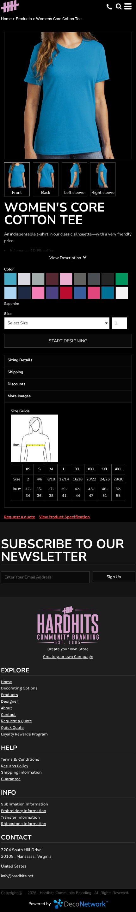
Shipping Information (21, 772)
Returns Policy (14, 766)
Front (17, 192)
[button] (118, 6)
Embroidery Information (23, 810)
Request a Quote (16, 720)
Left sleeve (74, 192)
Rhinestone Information (23, 823)
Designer (9, 701)
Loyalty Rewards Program (24, 734)
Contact (8, 714)
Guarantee (11, 778)
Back (45, 192)
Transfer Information (20, 817)
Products (24, 18)
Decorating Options (19, 688)
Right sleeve (102, 192)
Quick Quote (12, 727)
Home (6, 18)
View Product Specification (64, 516)
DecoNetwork (80, 904)
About (6, 708)
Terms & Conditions (20, 759)
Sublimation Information (24, 804)
